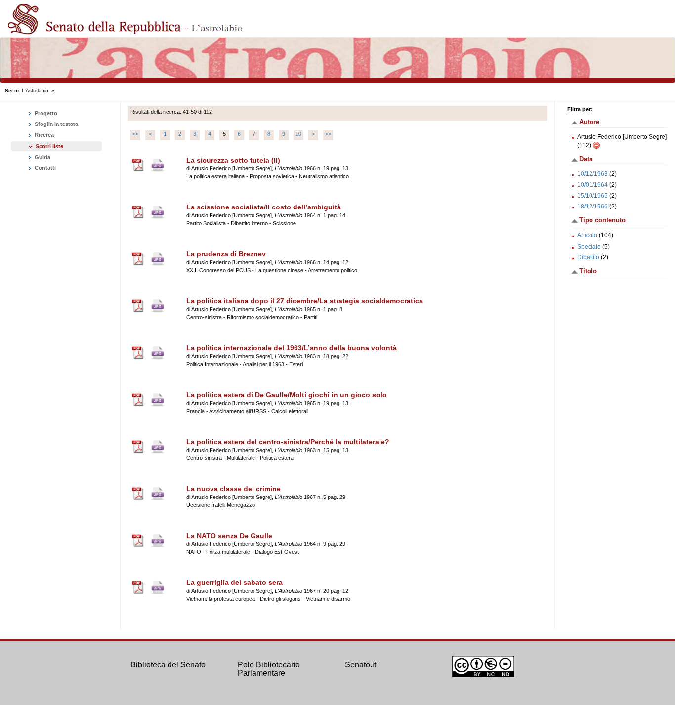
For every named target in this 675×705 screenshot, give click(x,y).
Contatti (44, 168)
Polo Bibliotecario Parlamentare (269, 669)
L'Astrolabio (35, 90)
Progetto (45, 113)
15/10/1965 (592, 195)
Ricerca (43, 135)
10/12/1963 (592, 173)
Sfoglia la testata (55, 124)
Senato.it (360, 665)
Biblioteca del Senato (168, 665)
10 (298, 134)
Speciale (589, 246)
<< (135, 134)
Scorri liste (49, 146)
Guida (41, 157)
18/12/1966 (592, 206)
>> (328, 134)
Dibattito (588, 257)
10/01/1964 (592, 184)
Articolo (587, 235)
